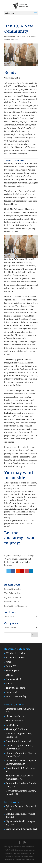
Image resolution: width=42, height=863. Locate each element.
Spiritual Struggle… (13, 589)
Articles (10, 661)
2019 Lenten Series (15, 657)
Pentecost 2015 (13, 679)
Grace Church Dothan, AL (18, 741)
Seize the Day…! (11, 601)
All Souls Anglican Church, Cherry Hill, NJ (19, 747)
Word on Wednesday (16, 696)
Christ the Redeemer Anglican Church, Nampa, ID (21, 762)
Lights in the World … (14, 597)
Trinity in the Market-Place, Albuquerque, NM (19, 777)
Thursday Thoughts (15, 687)
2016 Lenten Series (15, 653)
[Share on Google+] (22, 571)
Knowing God (12, 670)
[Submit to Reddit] (18, 571)
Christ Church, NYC (15, 716)
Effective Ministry (15, 720)
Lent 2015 (11, 674)
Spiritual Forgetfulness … (15, 605)
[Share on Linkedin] (31, 571)
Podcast (9, 683)
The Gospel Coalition (16, 729)
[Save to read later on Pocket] (27, 571)
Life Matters (12, 724)
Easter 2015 (12, 666)
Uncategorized (13, 692)
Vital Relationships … (13, 593)
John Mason (10, 36)
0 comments (14, 39)
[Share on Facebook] (13, 571)
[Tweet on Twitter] (8, 571)
